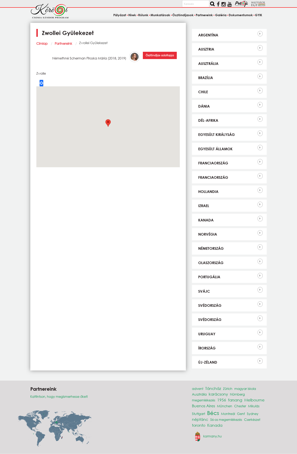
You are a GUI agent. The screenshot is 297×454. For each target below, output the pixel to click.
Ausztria (206, 49)
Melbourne (254, 400)
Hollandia (208, 191)
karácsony (218, 394)
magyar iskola (245, 388)
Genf (241, 414)
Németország (211, 248)
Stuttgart (198, 414)
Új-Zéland (207, 362)
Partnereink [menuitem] (204, 15)
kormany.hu (212, 436)
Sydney (252, 414)
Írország (207, 348)
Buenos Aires (203, 405)
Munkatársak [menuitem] (160, 15)
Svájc (204, 291)
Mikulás (253, 406)
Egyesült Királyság (216, 134)
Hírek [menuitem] (132, 15)
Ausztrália (208, 63)
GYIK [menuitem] (258, 15)
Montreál (228, 414)
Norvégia (207, 234)
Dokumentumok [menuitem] (241, 15)
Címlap (42, 43)
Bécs (213, 413)
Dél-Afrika (208, 120)
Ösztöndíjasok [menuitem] (183, 15)
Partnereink (63, 43)
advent (197, 388)
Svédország (209, 305)
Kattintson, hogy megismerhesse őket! (59, 396)
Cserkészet (252, 419)
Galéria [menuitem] (220, 15)
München (224, 406)
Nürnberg (237, 394)
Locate (41, 83)
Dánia (204, 106)
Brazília (205, 77)
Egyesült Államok (215, 149)
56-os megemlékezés (226, 419)
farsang (235, 400)
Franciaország (213, 163)
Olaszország (210, 262)
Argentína (208, 35)
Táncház (213, 388)
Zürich (227, 388)
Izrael (203, 205)
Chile (203, 92)
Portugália (209, 277)
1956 (221, 400)
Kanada (206, 220)
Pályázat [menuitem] (119, 15)
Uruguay (206, 334)
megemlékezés (203, 400)
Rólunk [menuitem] (143, 15)
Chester (240, 406)
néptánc (200, 419)
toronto (198, 425)
